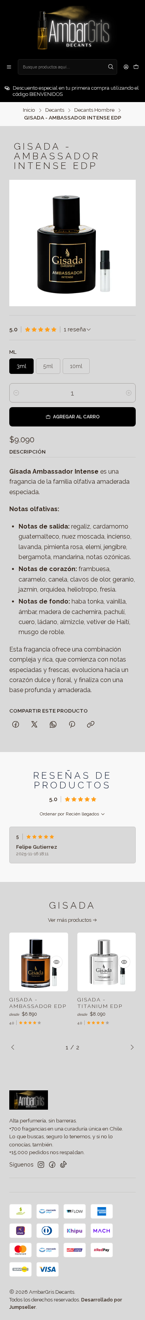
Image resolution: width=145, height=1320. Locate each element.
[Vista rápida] (56, 962)
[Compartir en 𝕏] (34, 725)
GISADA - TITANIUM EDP (100, 1002)
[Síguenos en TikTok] (63, 1164)
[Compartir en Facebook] (15, 725)
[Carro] (136, 67)
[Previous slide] (15, 1047)
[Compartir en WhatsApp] (53, 725)
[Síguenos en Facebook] (52, 1164)
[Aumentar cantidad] (128, 393)
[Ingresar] (126, 67)
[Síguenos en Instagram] (41, 1164)
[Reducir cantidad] (16, 393)
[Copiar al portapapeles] (90, 725)
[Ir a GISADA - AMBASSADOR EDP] (38, 962)
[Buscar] (110, 67)
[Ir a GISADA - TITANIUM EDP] (106, 962)
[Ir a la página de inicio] (72, 29)
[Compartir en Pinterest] (71, 725)
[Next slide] (130, 1047)
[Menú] (9, 67)
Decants (54, 110)
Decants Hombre (94, 110)
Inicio (29, 110)
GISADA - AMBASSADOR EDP (38, 1002)
